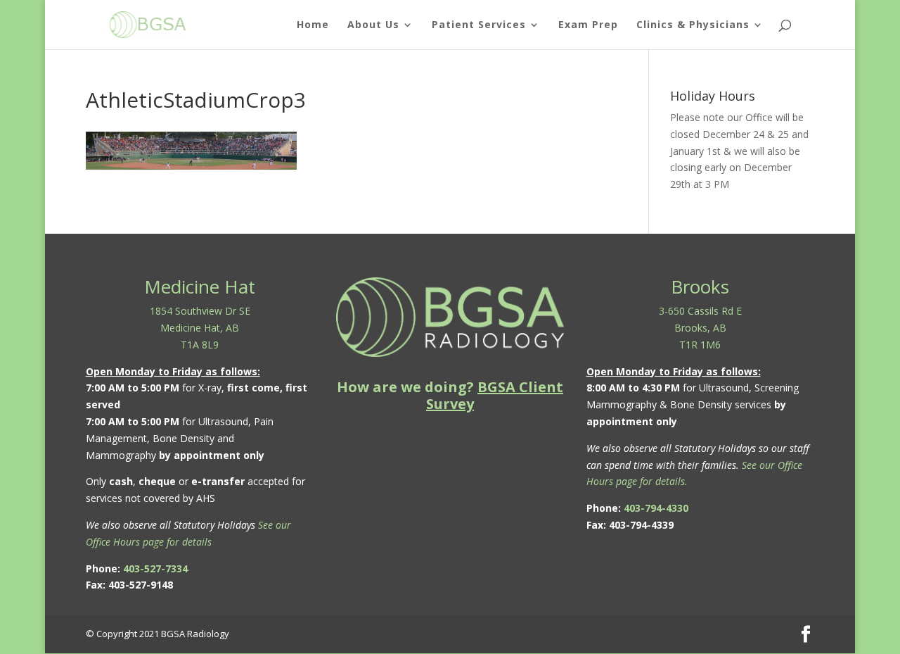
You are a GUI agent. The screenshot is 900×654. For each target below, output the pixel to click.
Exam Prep (588, 25)
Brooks (700, 286)
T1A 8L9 (200, 344)
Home (313, 25)
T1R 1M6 (700, 344)
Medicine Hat (199, 286)
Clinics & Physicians (693, 25)
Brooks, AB (700, 327)
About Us (373, 25)
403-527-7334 (155, 568)
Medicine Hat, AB (199, 327)
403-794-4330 (656, 508)
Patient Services (479, 25)
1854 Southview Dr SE (200, 310)
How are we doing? (450, 395)
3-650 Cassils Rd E (700, 310)
